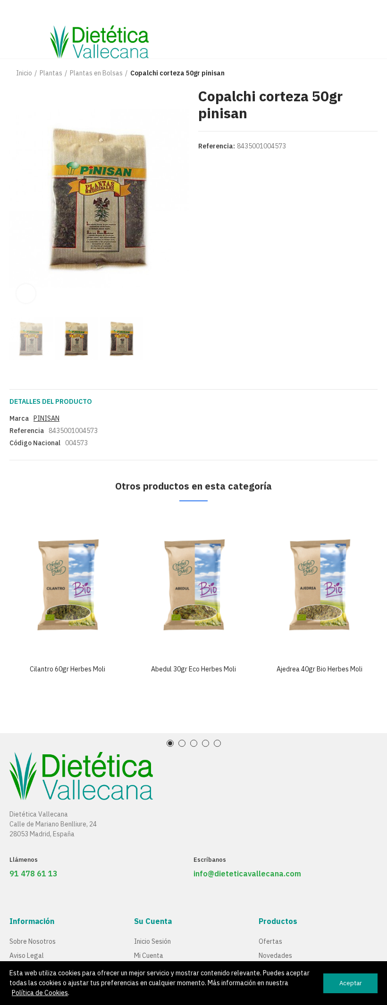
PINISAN (46, 418)
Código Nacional (34, 443)
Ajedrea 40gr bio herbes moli (319, 669)
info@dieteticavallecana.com (247, 873)
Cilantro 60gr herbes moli (67, 669)
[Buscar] (356, 29)
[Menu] (13, 12)
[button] (18, 199)
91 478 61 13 (33, 873)
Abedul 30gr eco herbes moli (193, 669)
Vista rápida (102, 530)
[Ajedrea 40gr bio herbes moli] (319, 585)
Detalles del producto (50, 401)
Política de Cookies (40, 993)
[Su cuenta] (373, 29)
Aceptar (350, 983)
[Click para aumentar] (26, 293)
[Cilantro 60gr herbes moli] (67, 585)
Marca (19, 418)
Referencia (26, 430)
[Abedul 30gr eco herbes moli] (193, 585)
